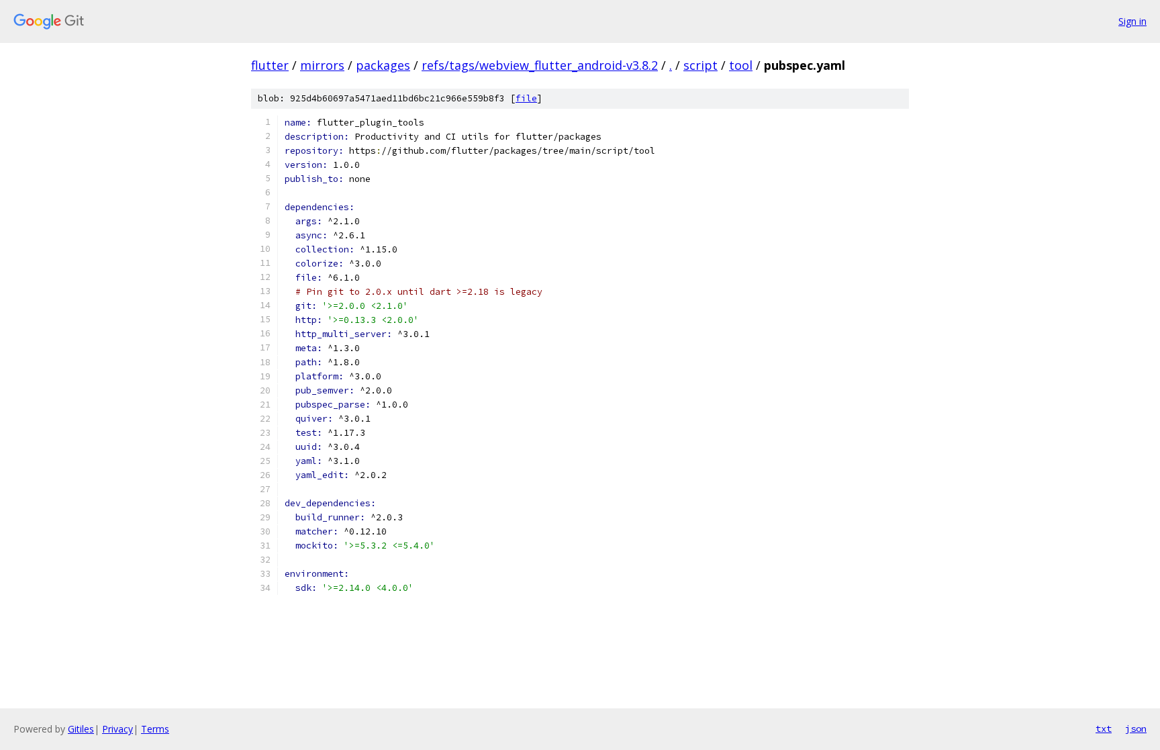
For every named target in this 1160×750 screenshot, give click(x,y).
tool (741, 65)
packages (383, 65)
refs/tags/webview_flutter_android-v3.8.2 (540, 65)
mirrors (322, 65)
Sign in (1132, 21)
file (526, 98)
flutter (270, 65)
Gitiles (81, 728)
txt (1104, 728)
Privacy (117, 728)
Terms (155, 728)
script (700, 65)
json (1136, 728)
